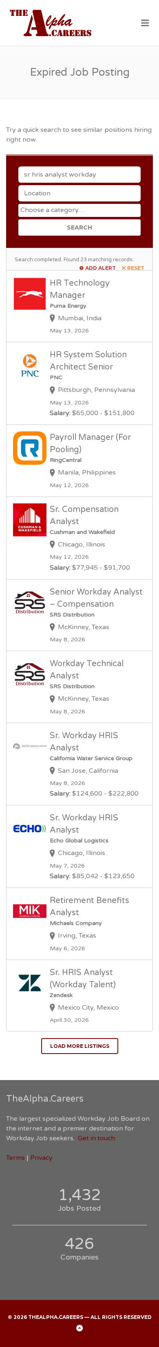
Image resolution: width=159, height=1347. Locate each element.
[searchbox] (80, 210)
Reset (135, 268)
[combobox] (79, 210)
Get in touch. (97, 1138)
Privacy (41, 1158)
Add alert (100, 268)
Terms (15, 1158)
